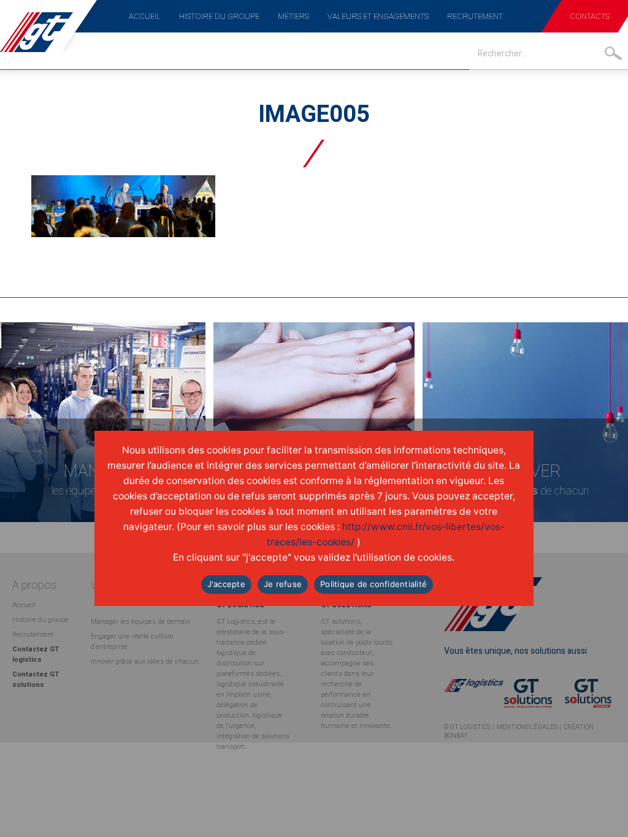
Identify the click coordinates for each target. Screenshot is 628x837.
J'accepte (226, 584)
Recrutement (475, 16)
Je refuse (283, 584)
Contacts (590, 16)
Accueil (145, 16)
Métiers (293, 16)
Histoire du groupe (219, 16)
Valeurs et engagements (378, 16)
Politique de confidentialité (373, 584)
